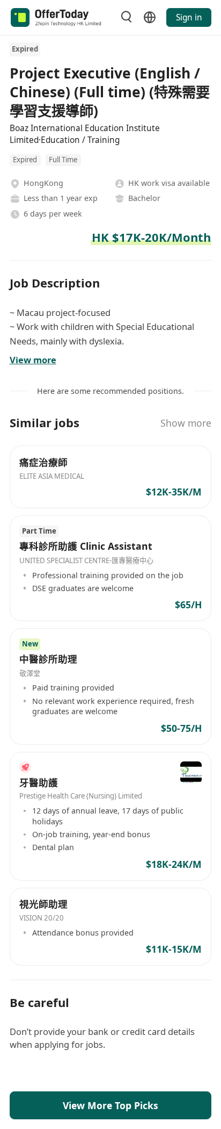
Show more (185, 422)
